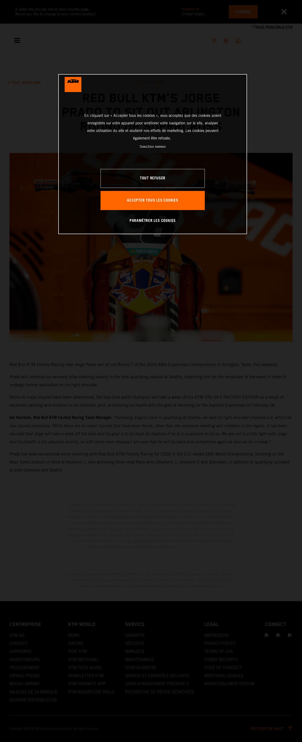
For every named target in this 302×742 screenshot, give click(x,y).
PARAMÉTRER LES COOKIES (153, 220)
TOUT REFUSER (152, 178)
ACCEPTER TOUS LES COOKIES (152, 200)
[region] (152, 154)
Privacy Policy (147, 146)
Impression (160, 146)
